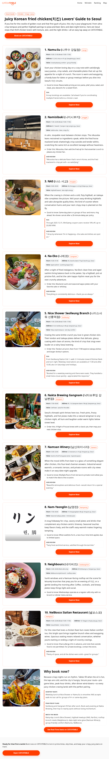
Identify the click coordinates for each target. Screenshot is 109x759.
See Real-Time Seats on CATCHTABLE (62, 729)
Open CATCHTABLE (21, 753)
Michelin (88, 3)
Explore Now (74, 105)
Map (105, 3)
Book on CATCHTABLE (23, 35)
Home (79, 3)
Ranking (97, 3)
